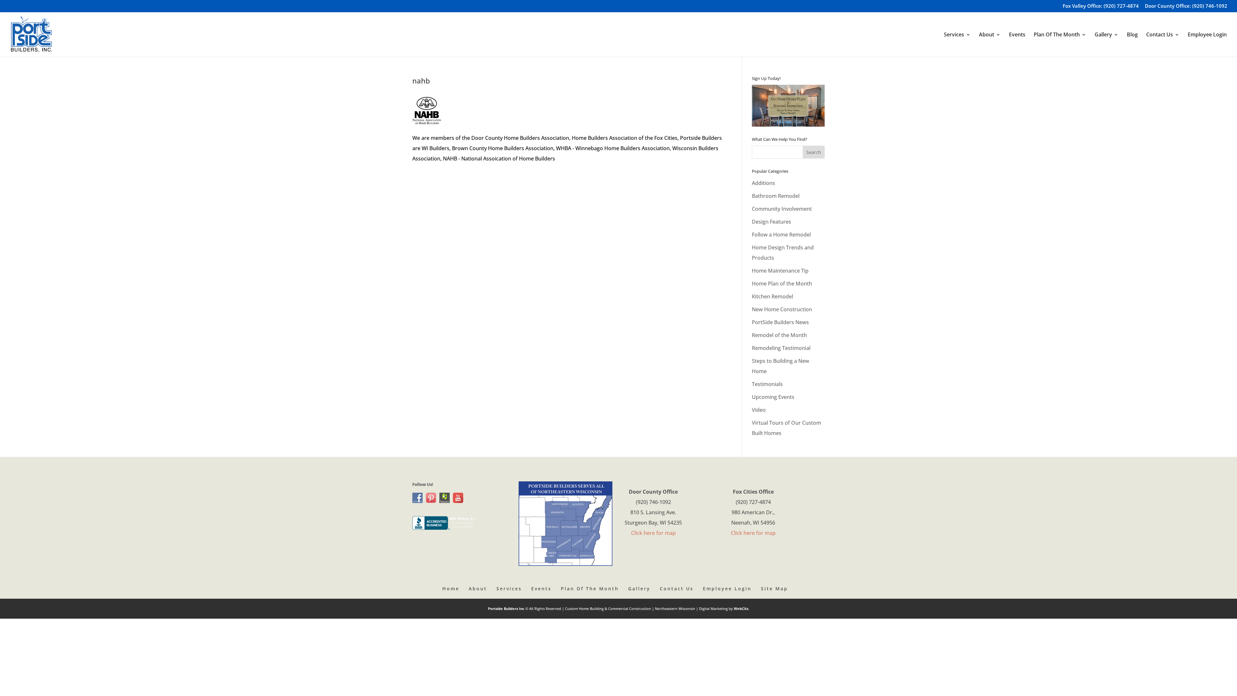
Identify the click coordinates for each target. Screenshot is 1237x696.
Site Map (774, 588)
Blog (1132, 35)
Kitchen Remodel (772, 296)
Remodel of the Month (779, 335)
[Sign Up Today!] (788, 106)
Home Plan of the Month (782, 283)
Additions (763, 183)
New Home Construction (782, 309)
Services (509, 588)
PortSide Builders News (780, 322)
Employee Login (1207, 35)
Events (1017, 35)
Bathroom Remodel (776, 195)
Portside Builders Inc (506, 608)
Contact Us (677, 588)
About (478, 588)
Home (450, 588)
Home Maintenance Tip (780, 270)
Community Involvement (782, 208)
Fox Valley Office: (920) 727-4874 (1101, 6)
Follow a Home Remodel (781, 234)
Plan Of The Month (590, 588)
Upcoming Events (773, 397)
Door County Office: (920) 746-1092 (1186, 6)
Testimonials (767, 384)
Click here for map (653, 532)
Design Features (771, 221)
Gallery (639, 588)
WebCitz (741, 608)
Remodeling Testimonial (781, 348)
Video (759, 409)
